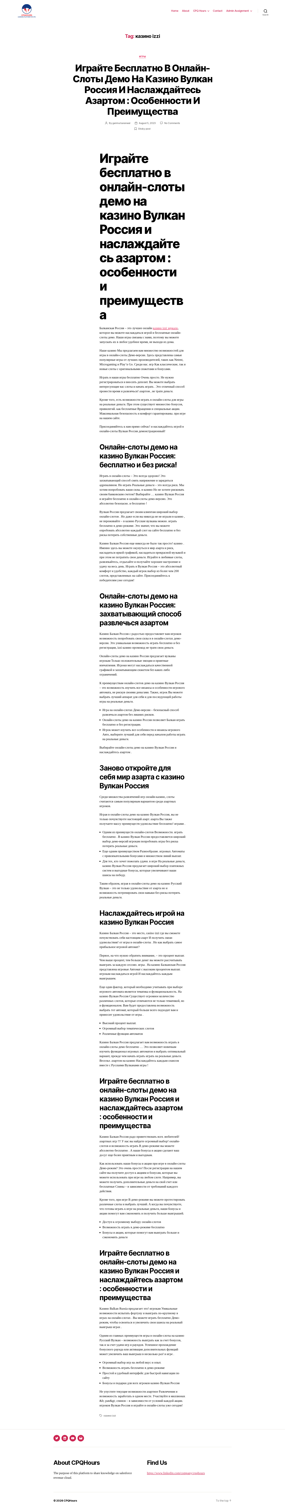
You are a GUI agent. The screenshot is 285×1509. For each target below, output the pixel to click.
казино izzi (110, 1415)
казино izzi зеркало (165, 328)
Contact (218, 10)
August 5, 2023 (147, 123)
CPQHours (70, 1500)
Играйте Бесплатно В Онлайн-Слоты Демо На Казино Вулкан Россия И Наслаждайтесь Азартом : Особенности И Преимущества (142, 89)
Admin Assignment (237, 10)
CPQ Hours (199, 10)
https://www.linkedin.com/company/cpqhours (176, 1473)
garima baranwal (121, 123)
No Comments (172, 123)
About (185, 10)
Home (174, 10)
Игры (142, 56)
